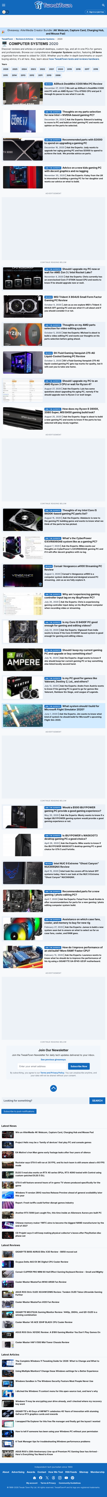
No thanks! (54, 767)
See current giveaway (53, 750)
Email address (36, 755)
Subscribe (70, 760)
